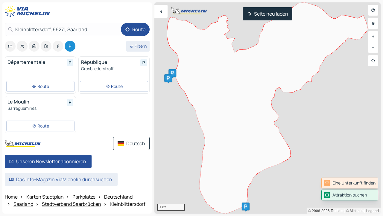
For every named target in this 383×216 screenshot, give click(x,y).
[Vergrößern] (373, 36)
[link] (349, 183)
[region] (267, 108)
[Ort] (373, 60)
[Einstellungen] (373, 23)
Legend (372, 210)
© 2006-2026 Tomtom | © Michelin (336, 210)
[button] (172, 73)
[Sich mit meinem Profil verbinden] (373, 10)
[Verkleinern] (373, 47)
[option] (10, 46)
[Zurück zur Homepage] (29, 11)
